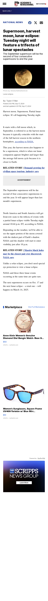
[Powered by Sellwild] (41, 458)
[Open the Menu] (4, 4)
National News (13, 22)
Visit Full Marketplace (36, 307)
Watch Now (40, 4)
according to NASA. (24, 141)
